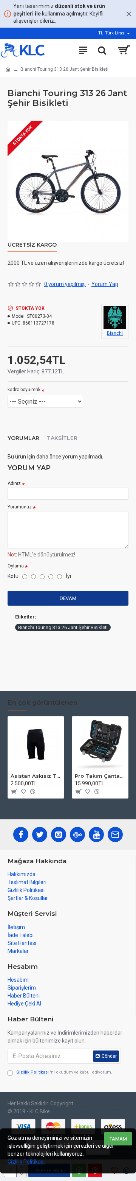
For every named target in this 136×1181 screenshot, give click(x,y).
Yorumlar (23, 438)
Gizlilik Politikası (26, 1162)
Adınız (14, 483)
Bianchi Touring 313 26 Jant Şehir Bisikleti (63, 627)
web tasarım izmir (84, 1107)
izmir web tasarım (100, 1107)
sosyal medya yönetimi (118, 1107)
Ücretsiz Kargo (32, 245)
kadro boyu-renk (24, 389)
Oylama (16, 566)
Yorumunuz (20, 507)
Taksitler (62, 438)
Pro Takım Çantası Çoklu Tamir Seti (100, 776)
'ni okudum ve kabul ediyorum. (64, 1072)
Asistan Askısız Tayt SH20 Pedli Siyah (36, 776)
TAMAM (118, 1139)
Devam (68, 598)
